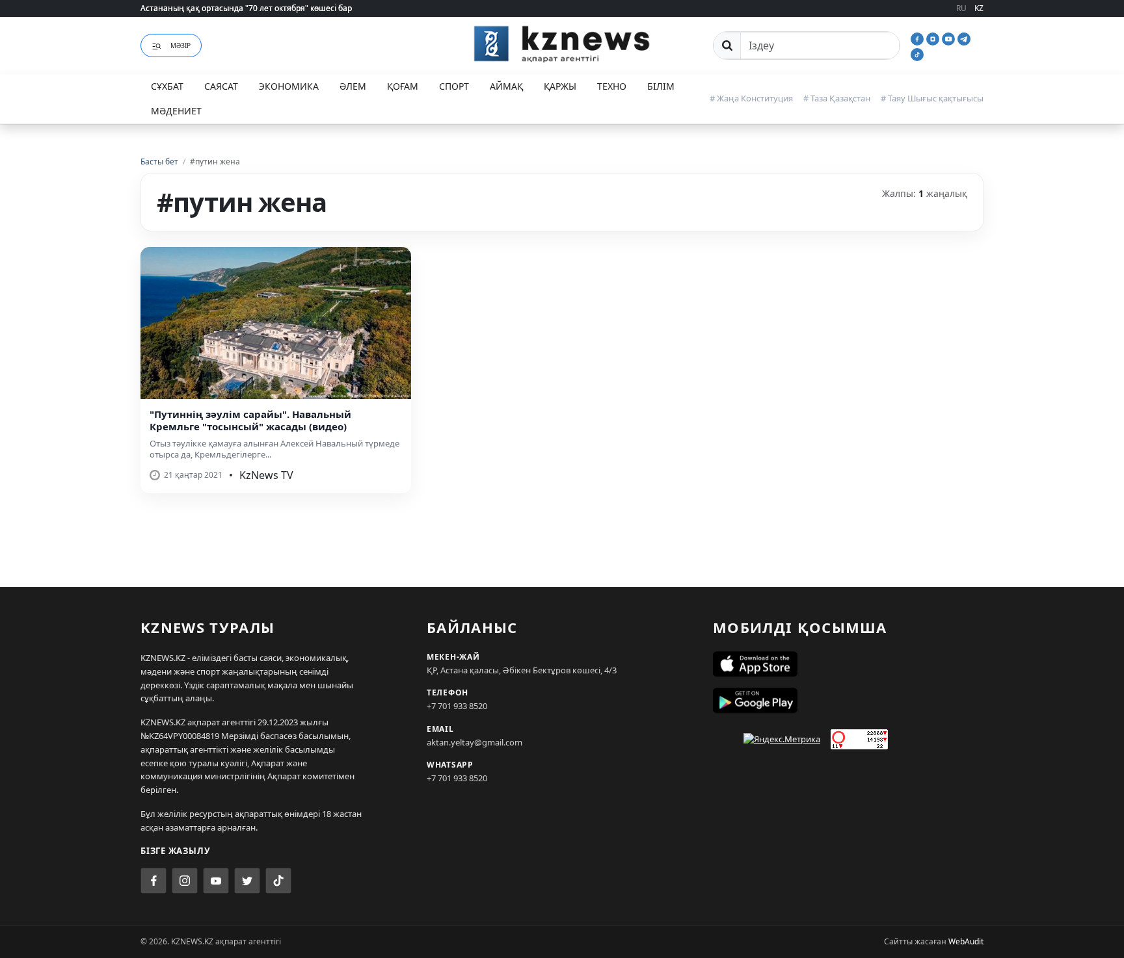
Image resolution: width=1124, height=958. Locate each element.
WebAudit (965, 941)
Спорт (454, 86)
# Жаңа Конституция (751, 98)
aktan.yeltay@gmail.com (474, 742)
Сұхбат (167, 86)
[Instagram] (934, 38)
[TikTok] (917, 53)
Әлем (353, 86)
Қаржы (560, 86)
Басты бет (159, 161)
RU (961, 8)
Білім (661, 86)
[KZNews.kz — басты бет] (562, 43)
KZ (978, 8)
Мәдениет (176, 111)
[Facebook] (918, 38)
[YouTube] (949, 38)
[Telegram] (963, 38)
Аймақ (506, 86)
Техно (611, 86)
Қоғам (402, 86)
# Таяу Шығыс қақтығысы (932, 98)
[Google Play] (848, 701)
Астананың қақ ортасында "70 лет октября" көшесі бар (246, 8)
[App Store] (848, 664)
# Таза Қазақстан (836, 98)
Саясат (221, 86)
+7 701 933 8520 (457, 706)
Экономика (289, 86)
